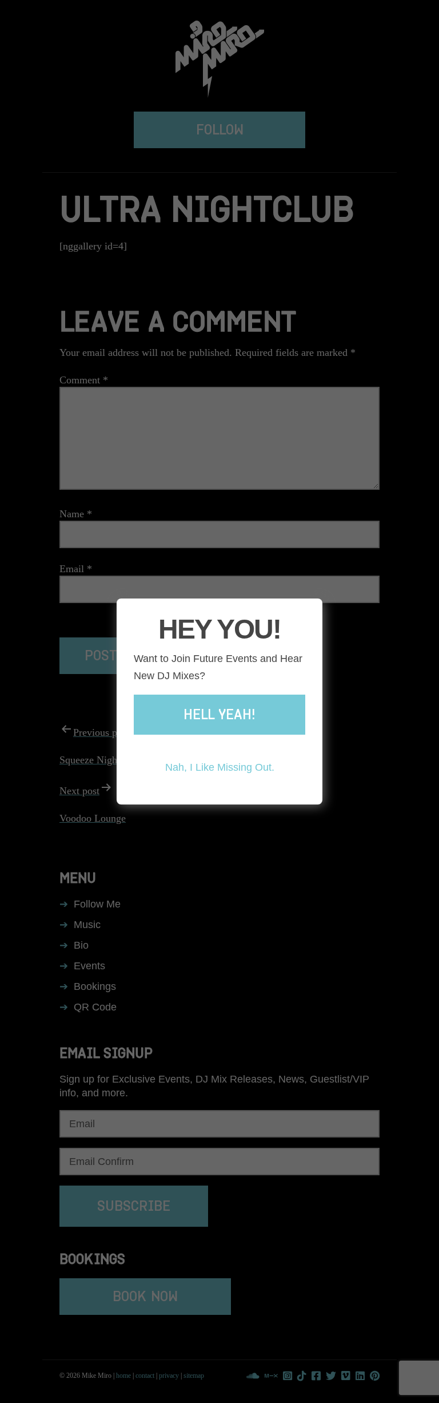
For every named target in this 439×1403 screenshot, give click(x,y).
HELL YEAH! (219, 715)
